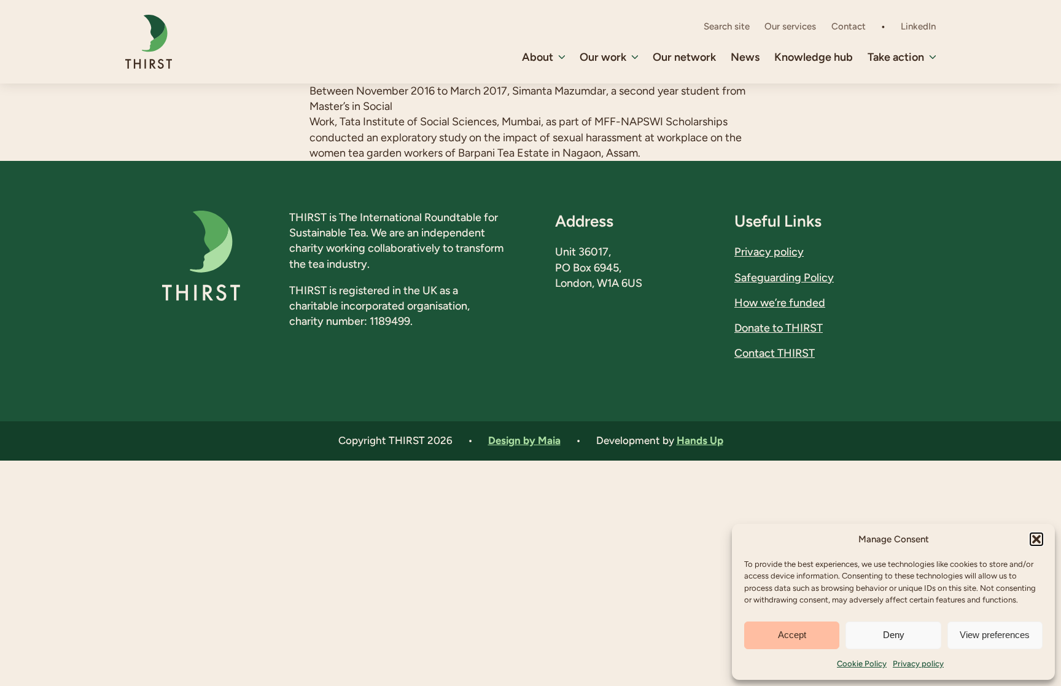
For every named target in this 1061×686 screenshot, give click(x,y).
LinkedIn (918, 26)
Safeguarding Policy (784, 277)
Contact (848, 26)
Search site (727, 26)
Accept (792, 634)
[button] (1036, 539)
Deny (893, 634)
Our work (603, 57)
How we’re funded (779, 303)
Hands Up (700, 440)
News (745, 57)
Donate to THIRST (778, 328)
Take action (896, 57)
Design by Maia (524, 440)
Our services (790, 26)
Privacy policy (918, 663)
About (537, 57)
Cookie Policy (862, 663)
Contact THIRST (774, 353)
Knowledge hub (813, 57)
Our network (684, 57)
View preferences (995, 634)
